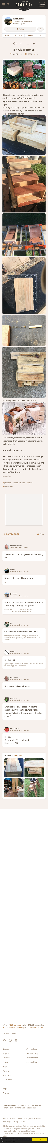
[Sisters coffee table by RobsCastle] (34, 767)
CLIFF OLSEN (14, 728)
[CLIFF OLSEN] (6, 729)
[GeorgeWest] (6, 678)
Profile (7, 35)
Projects (6, 1053)
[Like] (14, 43)
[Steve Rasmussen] (6, 546)
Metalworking (31, 1062)
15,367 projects (9, 1027)
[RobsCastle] (8, 21)
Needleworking (32, 1053)
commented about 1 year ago (19, 548)
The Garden (8, 1108)
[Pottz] (6, 624)
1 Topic (40, 35)
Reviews (6, 1062)
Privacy (5, 1034)
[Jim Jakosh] (6, 595)
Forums (6, 1071)
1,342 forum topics (36, 1027)
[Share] (28, 43)
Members (6, 1075)
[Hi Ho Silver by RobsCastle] (34, 787)
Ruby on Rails (20, 1121)
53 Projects (18, 35)
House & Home (23, 1105)
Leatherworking (32, 1058)
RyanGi (12, 651)
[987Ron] (6, 570)
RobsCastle (18, 755)
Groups (6, 1049)
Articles (6, 1093)
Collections (7, 1058)
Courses (6, 1084)
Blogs (5, 1066)
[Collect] (21, 43)
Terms (13, 1034)
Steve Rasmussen (16, 546)
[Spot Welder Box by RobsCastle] (14, 767)
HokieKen (13, 698)
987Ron (12, 570)
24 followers (27, 22)
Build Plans (7, 1080)
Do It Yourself (32, 1108)
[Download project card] (33, 43)
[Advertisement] (24, 509)
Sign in (42, 4)
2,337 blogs (20, 1027)
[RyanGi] (6, 652)
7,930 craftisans (15, 1025)
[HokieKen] (6, 699)
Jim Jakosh (13, 594)
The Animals (36, 1105)
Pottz (12, 623)
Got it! (39, 1139)
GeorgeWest (14, 677)
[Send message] (40, 29)
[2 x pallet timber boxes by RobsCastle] (14, 787)
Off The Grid (20, 1108)
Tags (5, 1088)
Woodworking (31, 1049)
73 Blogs (30, 35)
